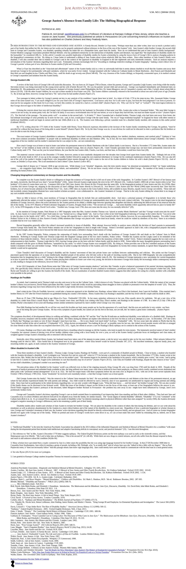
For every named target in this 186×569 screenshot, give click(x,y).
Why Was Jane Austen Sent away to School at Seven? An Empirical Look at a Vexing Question (71, 552)
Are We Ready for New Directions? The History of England (85, 550)
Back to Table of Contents (30, 559)
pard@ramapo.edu (74, 34)
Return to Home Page (24, 563)
